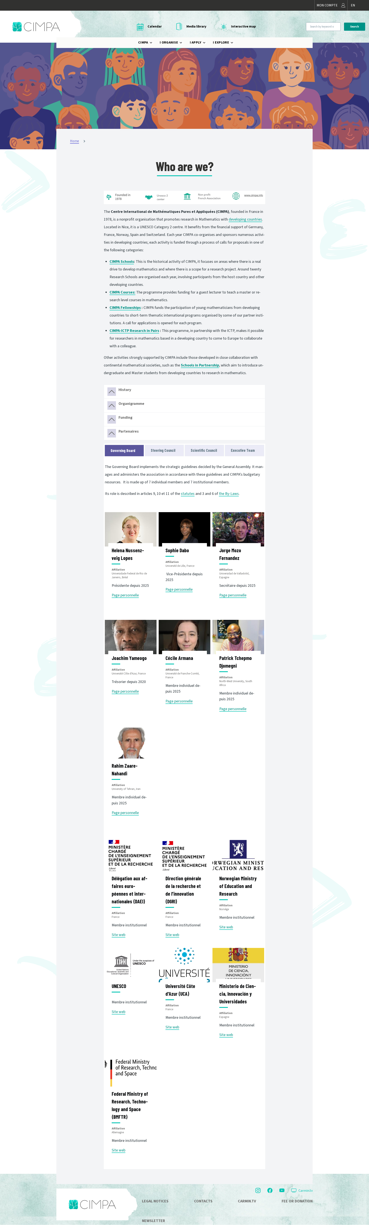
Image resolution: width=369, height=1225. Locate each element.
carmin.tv (247, 1201)
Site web (118, 934)
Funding (125, 417)
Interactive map (243, 26)
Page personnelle (125, 595)
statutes (188, 493)
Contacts (203, 1201)
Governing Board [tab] (123, 450)
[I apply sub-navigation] (206, 42)
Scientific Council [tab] (204, 450)
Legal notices (155, 1201)
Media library (196, 26)
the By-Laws (229, 493)
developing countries (245, 219)
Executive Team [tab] (243, 450)
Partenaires (129, 431)
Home (74, 141)
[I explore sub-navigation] (234, 42)
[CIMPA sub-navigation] (153, 42)
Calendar (155, 26)
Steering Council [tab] (163, 450)
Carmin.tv (306, 1190)
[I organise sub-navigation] (183, 42)
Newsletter (153, 1221)
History (125, 389)
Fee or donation (297, 1201)
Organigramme (131, 403)
